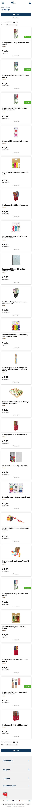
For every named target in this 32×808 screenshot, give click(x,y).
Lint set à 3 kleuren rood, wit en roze (15, 141)
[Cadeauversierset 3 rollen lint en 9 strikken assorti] (16, 227)
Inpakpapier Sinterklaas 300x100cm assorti (15, 660)
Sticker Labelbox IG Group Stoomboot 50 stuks (15, 529)
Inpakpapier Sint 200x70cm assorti (14, 435)
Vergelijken (16, 55)
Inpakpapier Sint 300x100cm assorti (15, 205)
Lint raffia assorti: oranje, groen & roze (16, 497)
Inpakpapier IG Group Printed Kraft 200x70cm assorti (14, 693)
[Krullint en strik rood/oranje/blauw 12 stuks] (16, 552)
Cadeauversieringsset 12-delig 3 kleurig (14, 627)
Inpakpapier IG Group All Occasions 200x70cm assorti (14, 109)
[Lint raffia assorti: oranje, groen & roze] (16, 488)
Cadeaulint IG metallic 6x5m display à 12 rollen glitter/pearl (15, 402)
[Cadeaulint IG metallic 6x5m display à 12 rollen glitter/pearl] (16, 393)
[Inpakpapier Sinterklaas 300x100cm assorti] (16, 650)
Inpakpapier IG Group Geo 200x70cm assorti (15, 594)
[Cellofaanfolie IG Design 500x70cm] (16, 457)
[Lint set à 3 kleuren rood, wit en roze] (16, 132)
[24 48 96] (9, 22)
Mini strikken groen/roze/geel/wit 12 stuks (15, 173)
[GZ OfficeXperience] (13, 3)
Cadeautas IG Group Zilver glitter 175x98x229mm (14, 270)
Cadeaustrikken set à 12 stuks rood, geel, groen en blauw (15, 335)
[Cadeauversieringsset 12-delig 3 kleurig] (16, 617)
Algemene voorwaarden (7, 804)
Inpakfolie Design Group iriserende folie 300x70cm (14, 302)
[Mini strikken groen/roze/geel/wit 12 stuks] (16, 163)
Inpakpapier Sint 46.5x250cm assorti (15, 725)
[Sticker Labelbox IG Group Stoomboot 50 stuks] (16, 519)
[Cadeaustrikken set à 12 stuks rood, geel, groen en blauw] (16, 326)
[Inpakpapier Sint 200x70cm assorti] (16, 426)
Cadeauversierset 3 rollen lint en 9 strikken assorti (14, 237)
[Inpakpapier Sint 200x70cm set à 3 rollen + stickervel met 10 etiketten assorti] (16, 358)
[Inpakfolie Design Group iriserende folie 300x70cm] (16, 293)
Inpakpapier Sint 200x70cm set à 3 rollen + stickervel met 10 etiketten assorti (14, 369)
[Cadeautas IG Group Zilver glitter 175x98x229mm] (16, 260)
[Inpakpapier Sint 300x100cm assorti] (16, 196)
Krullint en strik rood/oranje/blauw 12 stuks (15, 562)
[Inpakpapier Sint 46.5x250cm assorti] (16, 716)
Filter (17, 14)
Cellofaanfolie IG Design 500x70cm (14, 466)
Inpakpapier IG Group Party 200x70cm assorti (15, 43)
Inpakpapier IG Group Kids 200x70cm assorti (15, 76)
